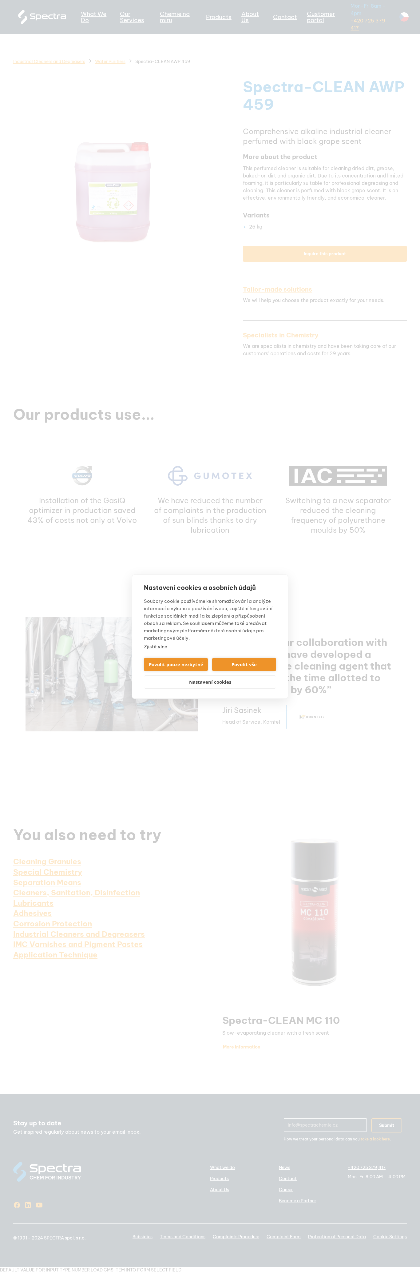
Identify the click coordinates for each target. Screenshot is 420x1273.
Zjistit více (155, 647)
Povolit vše (244, 664)
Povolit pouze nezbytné (176, 664)
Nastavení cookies (210, 682)
